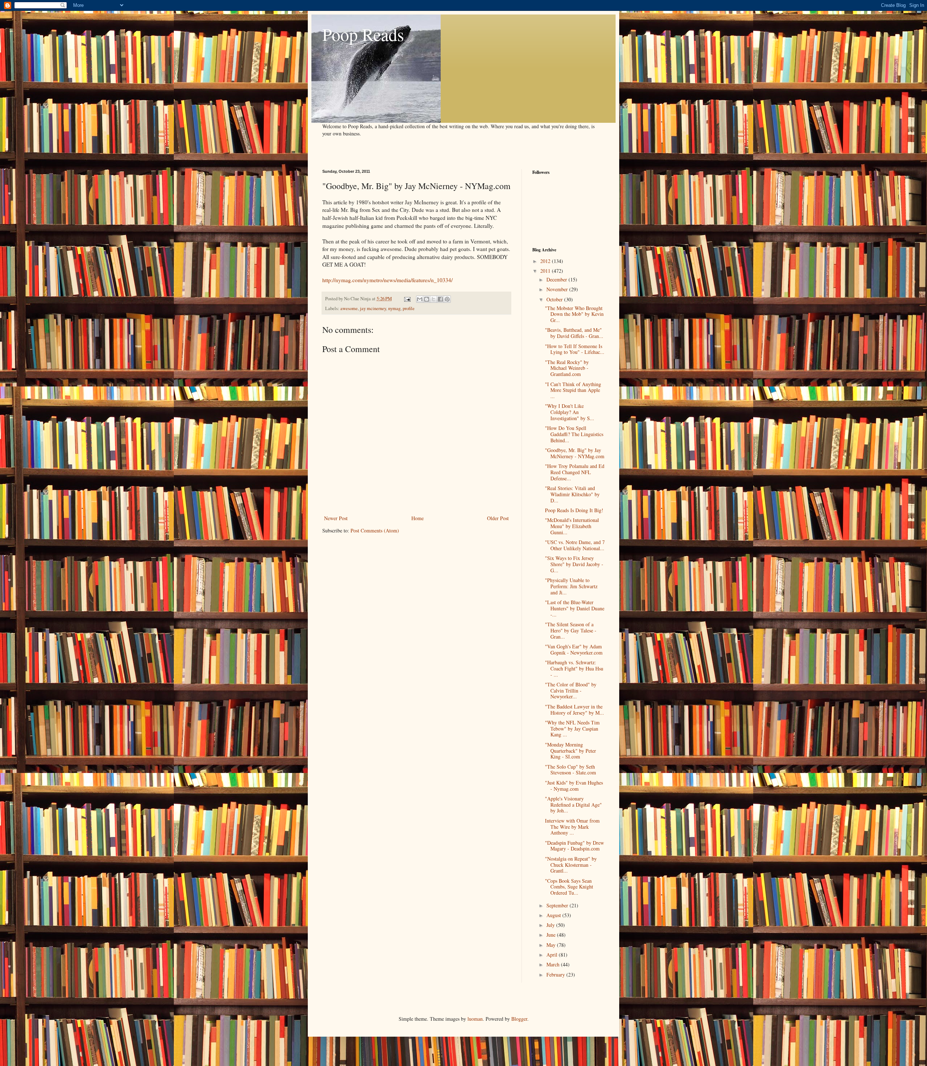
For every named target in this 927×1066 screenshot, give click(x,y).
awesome (349, 308)
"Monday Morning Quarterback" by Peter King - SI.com (570, 750)
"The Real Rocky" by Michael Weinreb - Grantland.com (567, 368)
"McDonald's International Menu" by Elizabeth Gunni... (572, 526)
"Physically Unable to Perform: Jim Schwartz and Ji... (571, 586)
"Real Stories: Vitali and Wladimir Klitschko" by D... (572, 494)
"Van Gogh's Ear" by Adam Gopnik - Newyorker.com (574, 649)
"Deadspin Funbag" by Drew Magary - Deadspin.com (574, 845)
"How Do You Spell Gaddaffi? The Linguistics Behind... (574, 434)
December (557, 279)
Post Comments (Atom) (375, 530)
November (557, 289)
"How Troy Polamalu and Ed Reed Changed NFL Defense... (574, 472)
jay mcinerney (373, 308)
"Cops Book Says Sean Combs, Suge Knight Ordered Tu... (569, 886)
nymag (394, 308)
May (551, 944)
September (558, 905)
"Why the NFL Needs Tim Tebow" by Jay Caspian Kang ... (572, 728)
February (556, 974)
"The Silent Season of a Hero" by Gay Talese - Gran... (570, 630)
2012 (546, 261)
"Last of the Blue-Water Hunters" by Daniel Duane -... (574, 608)
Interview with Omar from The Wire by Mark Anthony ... (572, 826)
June (551, 934)
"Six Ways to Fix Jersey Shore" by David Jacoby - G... (574, 564)
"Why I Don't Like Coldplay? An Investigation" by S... (569, 412)
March (553, 964)
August (554, 915)
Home (417, 518)
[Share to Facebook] (440, 299)
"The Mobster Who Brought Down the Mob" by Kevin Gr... (574, 314)
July (551, 924)
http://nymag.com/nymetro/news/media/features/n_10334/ (387, 280)
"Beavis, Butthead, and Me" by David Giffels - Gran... (574, 332)
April (552, 954)
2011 (546, 270)
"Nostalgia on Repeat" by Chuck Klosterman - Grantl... (571, 864)
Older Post (498, 518)
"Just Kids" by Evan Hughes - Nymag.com (574, 785)
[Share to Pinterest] (447, 299)
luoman (475, 1018)
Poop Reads (363, 34)
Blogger (519, 1018)
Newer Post (336, 518)
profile (409, 308)
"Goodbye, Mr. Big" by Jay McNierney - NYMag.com (574, 453)
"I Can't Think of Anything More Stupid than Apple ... (573, 390)
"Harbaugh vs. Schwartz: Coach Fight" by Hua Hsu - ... (574, 668)
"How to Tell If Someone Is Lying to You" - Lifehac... (574, 349)
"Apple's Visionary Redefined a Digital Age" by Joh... (573, 804)
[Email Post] (407, 299)
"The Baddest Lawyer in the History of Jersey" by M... (574, 709)
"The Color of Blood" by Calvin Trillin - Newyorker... (570, 690)
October (555, 299)
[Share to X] (433, 299)
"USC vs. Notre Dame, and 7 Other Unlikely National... (575, 545)
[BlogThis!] (426, 299)
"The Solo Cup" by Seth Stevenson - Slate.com (570, 769)
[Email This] (419, 299)
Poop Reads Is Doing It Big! (574, 510)
